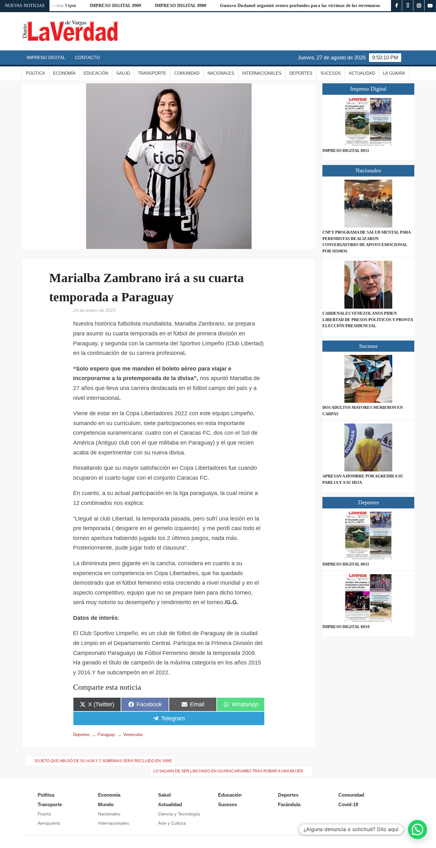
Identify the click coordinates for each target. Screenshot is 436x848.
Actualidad (362, 73)
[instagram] (419, 5)
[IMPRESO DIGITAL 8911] (368, 122)
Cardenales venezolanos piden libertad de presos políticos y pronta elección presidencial (367, 319)
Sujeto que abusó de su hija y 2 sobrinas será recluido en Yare (103, 761)
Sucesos (330, 73)
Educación (96, 73)
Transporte (152, 73)
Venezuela (132, 734)
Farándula (289, 804)
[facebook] (396, 5)
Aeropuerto (49, 823)
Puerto (44, 813)
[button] (417, 829)
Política (35, 73)
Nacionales (220, 73)
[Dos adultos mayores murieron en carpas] (368, 379)
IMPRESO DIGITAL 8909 (99, 5)
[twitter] (407, 5)
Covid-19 (348, 804)
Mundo (106, 804)
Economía (64, 73)
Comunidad (186, 73)
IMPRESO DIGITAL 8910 (346, 626)
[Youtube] (430, 5)
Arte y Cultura (172, 823)
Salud (123, 73)
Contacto (87, 57)
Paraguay (106, 734)
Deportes (300, 73)
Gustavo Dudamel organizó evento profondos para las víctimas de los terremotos (283, 5)
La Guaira (394, 73)
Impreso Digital (45, 57)
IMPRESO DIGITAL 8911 (345, 150)
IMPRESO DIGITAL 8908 (164, 5)
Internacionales (262, 73)
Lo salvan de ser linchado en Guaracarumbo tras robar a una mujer (228, 771)
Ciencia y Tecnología (179, 813)
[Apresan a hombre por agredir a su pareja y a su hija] (368, 447)
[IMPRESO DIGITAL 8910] (368, 598)
